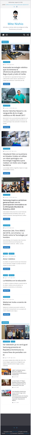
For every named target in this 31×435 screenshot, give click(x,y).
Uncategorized (7, 296)
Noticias (13, 341)
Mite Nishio (15, 24)
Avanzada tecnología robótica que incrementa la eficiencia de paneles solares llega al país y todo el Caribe (15, 70)
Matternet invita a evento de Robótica (14, 303)
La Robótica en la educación (14, 280)
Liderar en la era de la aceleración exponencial (17, 4)
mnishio (12, 64)
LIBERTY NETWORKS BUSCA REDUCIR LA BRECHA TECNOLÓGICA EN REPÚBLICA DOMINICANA (19, 372)
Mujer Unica (11, 253)
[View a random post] (27, 34)
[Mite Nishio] (3, 34)
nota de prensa (7, 62)
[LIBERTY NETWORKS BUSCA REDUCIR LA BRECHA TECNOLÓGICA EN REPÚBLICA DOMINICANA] (6, 373)
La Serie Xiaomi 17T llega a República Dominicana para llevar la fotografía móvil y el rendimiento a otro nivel (19, 383)
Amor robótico (9, 259)
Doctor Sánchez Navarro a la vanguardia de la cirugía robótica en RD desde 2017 (14, 113)
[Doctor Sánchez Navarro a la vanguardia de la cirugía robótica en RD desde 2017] (15, 95)
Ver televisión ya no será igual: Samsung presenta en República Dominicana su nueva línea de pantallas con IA (15, 349)
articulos (5, 253)
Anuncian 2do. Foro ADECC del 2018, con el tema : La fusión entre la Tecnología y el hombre (15, 233)
